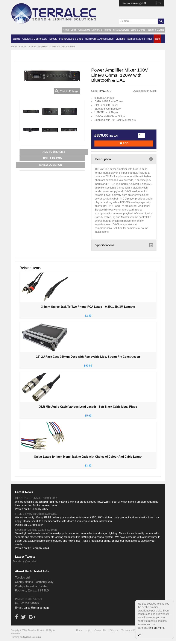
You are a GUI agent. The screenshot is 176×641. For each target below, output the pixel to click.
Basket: (127, 3)
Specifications (104, 245)
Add (125, 143)
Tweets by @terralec (24, 561)
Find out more (156, 627)
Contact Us (84, 29)
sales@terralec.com (36, 607)
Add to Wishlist (53, 151)
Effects (53, 38)
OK (139, 634)
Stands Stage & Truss (139, 38)
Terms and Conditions (132, 630)
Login (73, 29)
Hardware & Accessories (99, 38)
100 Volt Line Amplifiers (64, 46)
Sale (157, 38)
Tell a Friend (52, 158)
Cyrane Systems (32, 637)
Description (103, 159)
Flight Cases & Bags (71, 38)
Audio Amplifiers (39, 46)
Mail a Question (50, 164)
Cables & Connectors (34, 38)
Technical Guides (155, 29)
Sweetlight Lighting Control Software (36, 529)
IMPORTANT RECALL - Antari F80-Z (36, 497)
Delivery (113, 630)
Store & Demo (137, 29)
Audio (16, 38)
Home (66, 29)
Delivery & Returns (101, 29)
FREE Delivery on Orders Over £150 (36, 513)
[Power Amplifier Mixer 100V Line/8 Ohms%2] (52, 76)
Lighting (120, 38)
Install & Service (120, 29)
